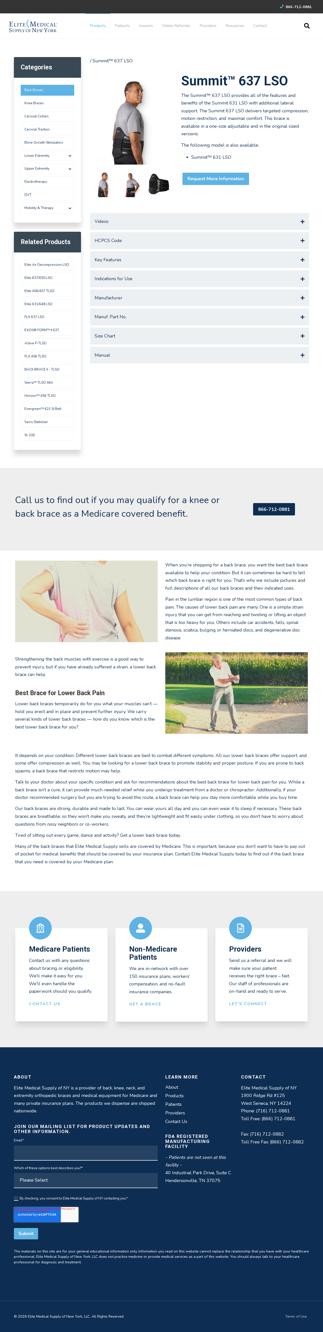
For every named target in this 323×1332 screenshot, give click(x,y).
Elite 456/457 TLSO (39, 291)
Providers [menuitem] (208, 26)
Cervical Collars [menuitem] (36, 116)
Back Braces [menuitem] (33, 90)
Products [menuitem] (98, 26)
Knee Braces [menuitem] (34, 103)
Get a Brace (145, 1004)
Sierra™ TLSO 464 (38, 382)
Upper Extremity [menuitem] (36, 168)
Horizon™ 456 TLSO (40, 395)
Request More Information (215, 179)
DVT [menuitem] (27, 194)
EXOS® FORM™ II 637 (41, 330)
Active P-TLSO (35, 343)
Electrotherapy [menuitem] (35, 181)
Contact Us (45, 1004)
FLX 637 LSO (34, 317)
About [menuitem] (171, 1087)
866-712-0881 (298, 6)
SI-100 (29, 435)
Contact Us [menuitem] (176, 1121)
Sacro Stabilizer (36, 422)
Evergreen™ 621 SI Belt (42, 408)
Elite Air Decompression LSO (46, 264)
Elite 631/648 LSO (38, 304)
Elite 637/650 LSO (38, 277)
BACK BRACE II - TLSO (42, 369)
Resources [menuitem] (235, 26)
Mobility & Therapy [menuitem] (38, 207)
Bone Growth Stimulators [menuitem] (43, 142)
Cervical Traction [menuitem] (37, 129)
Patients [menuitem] (122, 26)
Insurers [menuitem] (146, 26)
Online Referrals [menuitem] (176, 26)
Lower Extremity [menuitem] (36, 155)
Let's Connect (248, 1004)
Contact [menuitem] (260, 26)
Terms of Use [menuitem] (296, 1316)
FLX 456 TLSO (35, 356)
